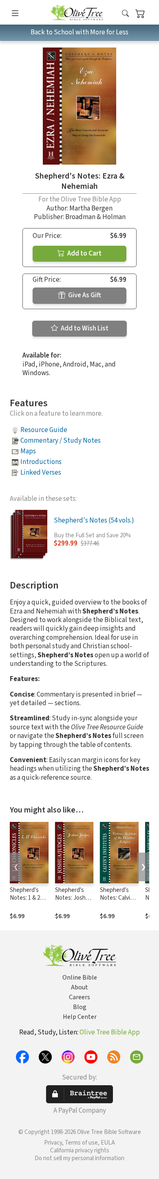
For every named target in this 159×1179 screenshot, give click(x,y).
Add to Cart (84, 253)
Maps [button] (28, 451)
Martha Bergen (91, 208)
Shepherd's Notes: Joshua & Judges (73, 898)
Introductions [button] (41, 462)
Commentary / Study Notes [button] (60, 441)
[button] (125, 13)
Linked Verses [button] (40, 472)
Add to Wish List (84, 328)
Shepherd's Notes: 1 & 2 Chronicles (25, 898)
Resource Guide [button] (43, 430)
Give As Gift (84, 295)
